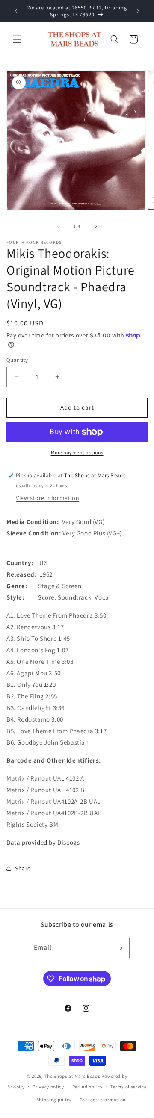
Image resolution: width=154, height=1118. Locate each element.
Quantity (17, 360)
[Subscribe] (119, 948)
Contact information (103, 1100)
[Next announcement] (138, 11)
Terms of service (128, 1087)
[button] (17, 39)
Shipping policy (54, 1100)
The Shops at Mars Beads (72, 1076)
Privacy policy (48, 1087)
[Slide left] (58, 226)
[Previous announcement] (15, 11)
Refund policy (87, 1087)
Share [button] (23, 868)
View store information (47, 498)
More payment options (77, 452)
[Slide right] (95, 226)
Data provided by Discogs (43, 842)
